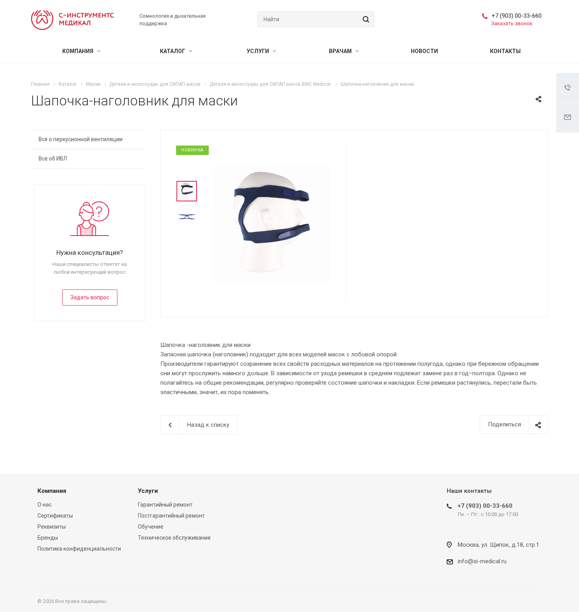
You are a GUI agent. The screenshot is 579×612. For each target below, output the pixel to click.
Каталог (173, 51)
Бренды (47, 538)
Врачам (341, 51)
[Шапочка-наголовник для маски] (271, 222)
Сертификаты (55, 515)
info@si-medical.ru (482, 561)
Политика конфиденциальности (79, 549)
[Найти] (364, 19)
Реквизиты (51, 527)
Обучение (150, 527)
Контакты (505, 51)
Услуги (258, 51)
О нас (44, 504)
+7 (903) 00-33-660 (517, 15)
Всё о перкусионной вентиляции (80, 139)
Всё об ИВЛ (53, 158)
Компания (78, 51)
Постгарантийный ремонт (171, 515)
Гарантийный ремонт (165, 504)
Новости (424, 51)
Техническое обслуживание (174, 538)
